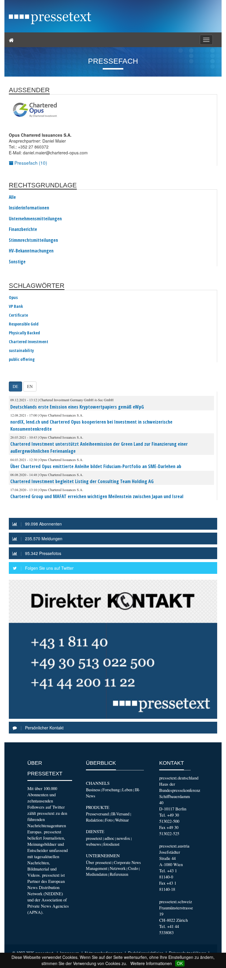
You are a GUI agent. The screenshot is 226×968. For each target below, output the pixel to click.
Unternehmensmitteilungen (35, 219)
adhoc (109, 838)
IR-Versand (120, 814)
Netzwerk (118, 868)
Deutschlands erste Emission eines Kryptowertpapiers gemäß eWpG (77, 407)
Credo (133, 868)
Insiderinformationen (29, 208)
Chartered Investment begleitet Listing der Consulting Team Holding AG (82, 481)
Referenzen (119, 874)
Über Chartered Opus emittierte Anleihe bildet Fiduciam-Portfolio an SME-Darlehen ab (95, 466)
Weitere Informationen (151, 963)
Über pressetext (99, 862)
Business (93, 789)
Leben (127, 789)
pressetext (94, 838)
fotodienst (111, 844)
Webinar (122, 820)
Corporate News (127, 862)
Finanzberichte (23, 229)
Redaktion (94, 820)
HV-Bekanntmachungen (31, 251)
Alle (12, 197)
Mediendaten (96, 874)
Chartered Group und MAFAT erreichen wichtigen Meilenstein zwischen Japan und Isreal (96, 496)
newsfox (123, 838)
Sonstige (17, 262)
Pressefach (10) (30, 162)
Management (96, 868)
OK (180, 963)
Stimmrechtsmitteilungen (33, 240)
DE (15, 386)
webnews (93, 844)
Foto (109, 820)
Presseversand (97, 814)
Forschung (111, 789)
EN (30, 386)
